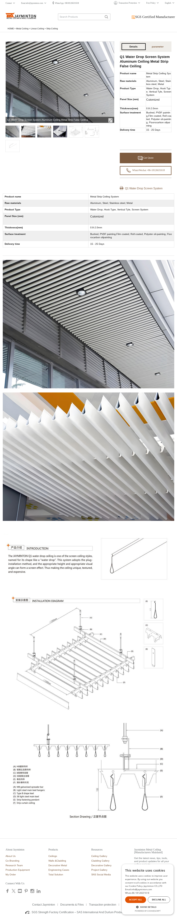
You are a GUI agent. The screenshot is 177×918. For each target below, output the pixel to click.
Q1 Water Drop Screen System (143, 188)
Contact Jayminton (43, 904)
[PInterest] (26, 891)
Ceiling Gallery (99, 856)
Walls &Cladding (57, 860)
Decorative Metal (57, 865)
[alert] (148, 889)
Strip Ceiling (52, 28)
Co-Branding (12, 860)
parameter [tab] (158, 46)
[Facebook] (8, 891)
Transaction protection (102, 904)
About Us (11, 856)
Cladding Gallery (100, 860)
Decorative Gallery (101, 865)
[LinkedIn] (38, 891)
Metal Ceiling (22, 28)
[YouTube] (20, 891)
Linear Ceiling (37, 28)
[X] (13, 891)
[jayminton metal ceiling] (21, 15)
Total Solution (55, 874)
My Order (11, 874)
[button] (147, 907)
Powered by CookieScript (148, 911)
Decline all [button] (159, 899)
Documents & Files (72, 904)
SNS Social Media (101, 874)
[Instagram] (32, 891)
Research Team (14, 865)
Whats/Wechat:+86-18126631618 (148, 170)
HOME (11, 28)
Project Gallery (99, 869)
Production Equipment (18, 869)
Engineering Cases (58, 869)
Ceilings (52, 856)
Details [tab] (133, 46)
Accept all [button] (135, 899)
